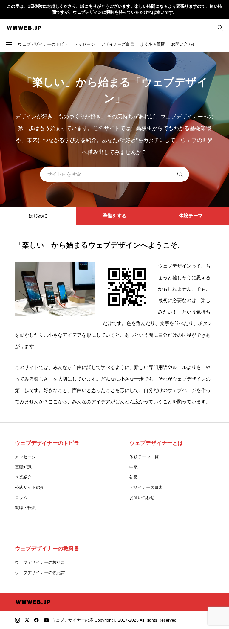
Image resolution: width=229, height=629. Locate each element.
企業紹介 (23, 477)
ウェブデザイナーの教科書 (40, 562)
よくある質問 (152, 44)
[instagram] (17, 620)
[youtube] (46, 620)
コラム (21, 497)
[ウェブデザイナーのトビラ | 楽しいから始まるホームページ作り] (24, 28)
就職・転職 (25, 507)
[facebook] (36, 620)
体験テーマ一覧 (144, 456)
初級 (133, 477)
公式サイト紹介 (29, 487)
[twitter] (26, 620)
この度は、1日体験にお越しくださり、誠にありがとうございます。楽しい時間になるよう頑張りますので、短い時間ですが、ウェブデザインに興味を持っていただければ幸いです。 (114, 9)
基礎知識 (23, 467)
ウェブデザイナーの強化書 (40, 572)
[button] (9, 44)
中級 (133, 467)
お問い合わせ (183, 44)
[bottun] (220, 27)
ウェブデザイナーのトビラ (43, 44)
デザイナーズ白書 (117, 44)
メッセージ (84, 44)
